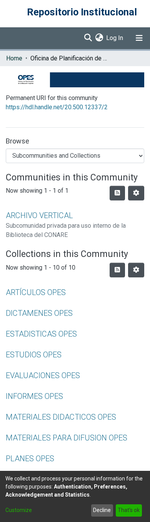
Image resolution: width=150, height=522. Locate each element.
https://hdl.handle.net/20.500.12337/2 (57, 107)
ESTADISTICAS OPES (41, 334)
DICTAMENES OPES (39, 313)
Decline (102, 510)
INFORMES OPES (34, 396)
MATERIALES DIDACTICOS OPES (61, 417)
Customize (18, 510)
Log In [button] (115, 38)
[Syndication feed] (117, 193)
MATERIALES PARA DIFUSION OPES (66, 437)
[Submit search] (88, 38)
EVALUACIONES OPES (43, 375)
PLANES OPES (30, 458)
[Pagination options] (136, 193)
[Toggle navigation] (139, 38)
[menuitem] (99, 38)
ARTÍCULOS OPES (36, 292)
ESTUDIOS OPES (34, 354)
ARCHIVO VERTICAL (39, 215)
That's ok (129, 510)
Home (14, 58)
